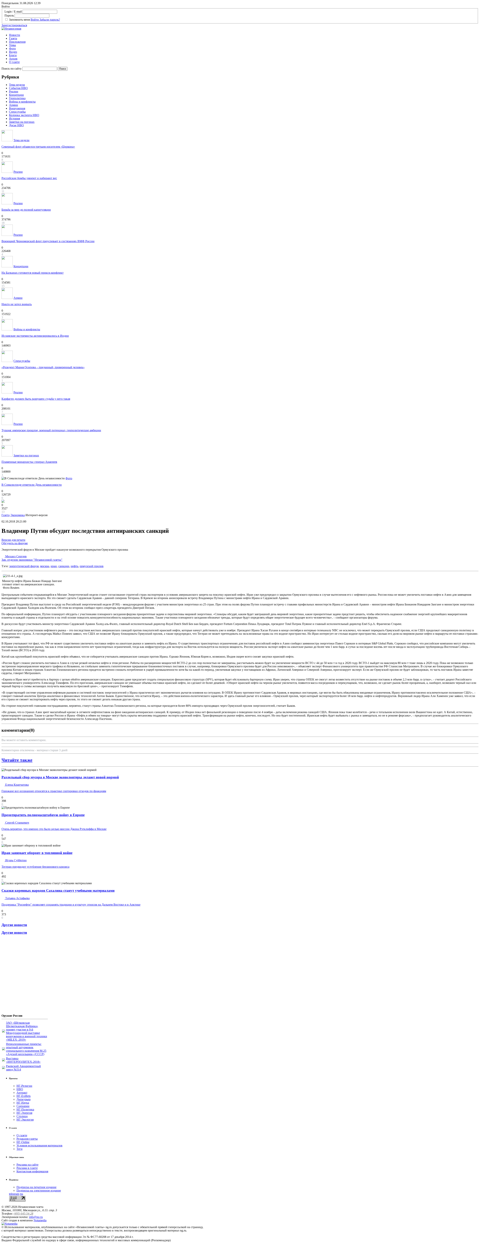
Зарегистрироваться (14, 25)
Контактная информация (32, 1171)
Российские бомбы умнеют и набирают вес (29, 178)
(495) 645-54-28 (23, 1213)
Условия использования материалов (39, 1145)
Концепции (16, 94)
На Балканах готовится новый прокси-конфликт (33, 272)
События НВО (18, 88)
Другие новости (14, 925)
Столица (22, 1116)
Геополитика (17, 98)
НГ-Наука (22, 1102)
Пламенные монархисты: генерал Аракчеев (29, 461)
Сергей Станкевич (16, 822)
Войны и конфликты (22, 101)
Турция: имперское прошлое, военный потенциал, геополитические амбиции (51, 430)
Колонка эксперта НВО (24, 115)
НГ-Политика (25, 1109)
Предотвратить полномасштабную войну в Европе (43, 815)
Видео (13, 51)
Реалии (13, 91)
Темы (12, 45)
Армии (13, 105)
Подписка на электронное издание (38, 1190)
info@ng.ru (36, 1217)
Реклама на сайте (27, 1164)
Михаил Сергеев (32, 558)
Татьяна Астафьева (17, 898)
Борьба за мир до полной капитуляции (26, 209)
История (14, 118)
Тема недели (17, 84)
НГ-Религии (24, 1085)
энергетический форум (24, 566)
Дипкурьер (23, 1099)
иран (54, 566)
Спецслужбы (17, 111)
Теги (19, 1148)
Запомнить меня (19, 19)
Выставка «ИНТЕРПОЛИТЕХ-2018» (23, 1060)
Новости (14, 35)
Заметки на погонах (21, 121)
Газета (13, 38)
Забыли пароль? (50, 19)
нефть (74, 566)
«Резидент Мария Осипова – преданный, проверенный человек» (43, 367)
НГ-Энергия (24, 1112)
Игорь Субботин (15, 860)
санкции (63, 566)
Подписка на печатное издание (36, 1187)
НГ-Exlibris (23, 1096)
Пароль (9, 15)
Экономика (17, 515)
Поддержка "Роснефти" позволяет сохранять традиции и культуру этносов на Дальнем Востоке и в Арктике (71, 904)
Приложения (17, 41)
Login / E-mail (13, 11)
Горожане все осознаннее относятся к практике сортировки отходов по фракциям (54, 791)
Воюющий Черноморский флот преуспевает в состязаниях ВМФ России (48, 241)
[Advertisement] (24, 975)
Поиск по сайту (12, 68)
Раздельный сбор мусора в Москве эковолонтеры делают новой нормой (60, 777)
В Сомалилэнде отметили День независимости (32, 484)
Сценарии (22, 1106)
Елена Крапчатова (16, 784)
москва (44, 566)
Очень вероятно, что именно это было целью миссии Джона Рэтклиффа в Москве (54, 829)
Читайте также (17, 760)
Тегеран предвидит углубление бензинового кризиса (35, 866)
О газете (14, 62)
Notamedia (40, 1220)
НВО (19, 1089)
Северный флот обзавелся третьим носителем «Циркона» (38, 146)
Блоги (13, 55)
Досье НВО (16, 125)
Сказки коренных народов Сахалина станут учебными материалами (58, 890)
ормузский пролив (92, 566)
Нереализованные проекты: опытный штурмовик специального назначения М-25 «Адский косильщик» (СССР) (26, 1049)
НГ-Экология (25, 1119)
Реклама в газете (27, 1168)
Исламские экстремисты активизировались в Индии (35, 335)
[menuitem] (243, 35)
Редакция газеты (27, 1138)
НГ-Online (22, 1142)
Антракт (21, 1092)
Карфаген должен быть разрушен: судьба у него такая (36, 398)
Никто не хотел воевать (17, 304)
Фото (12, 48)
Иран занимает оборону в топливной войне (37, 853)
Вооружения (17, 108)
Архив (13, 58)
